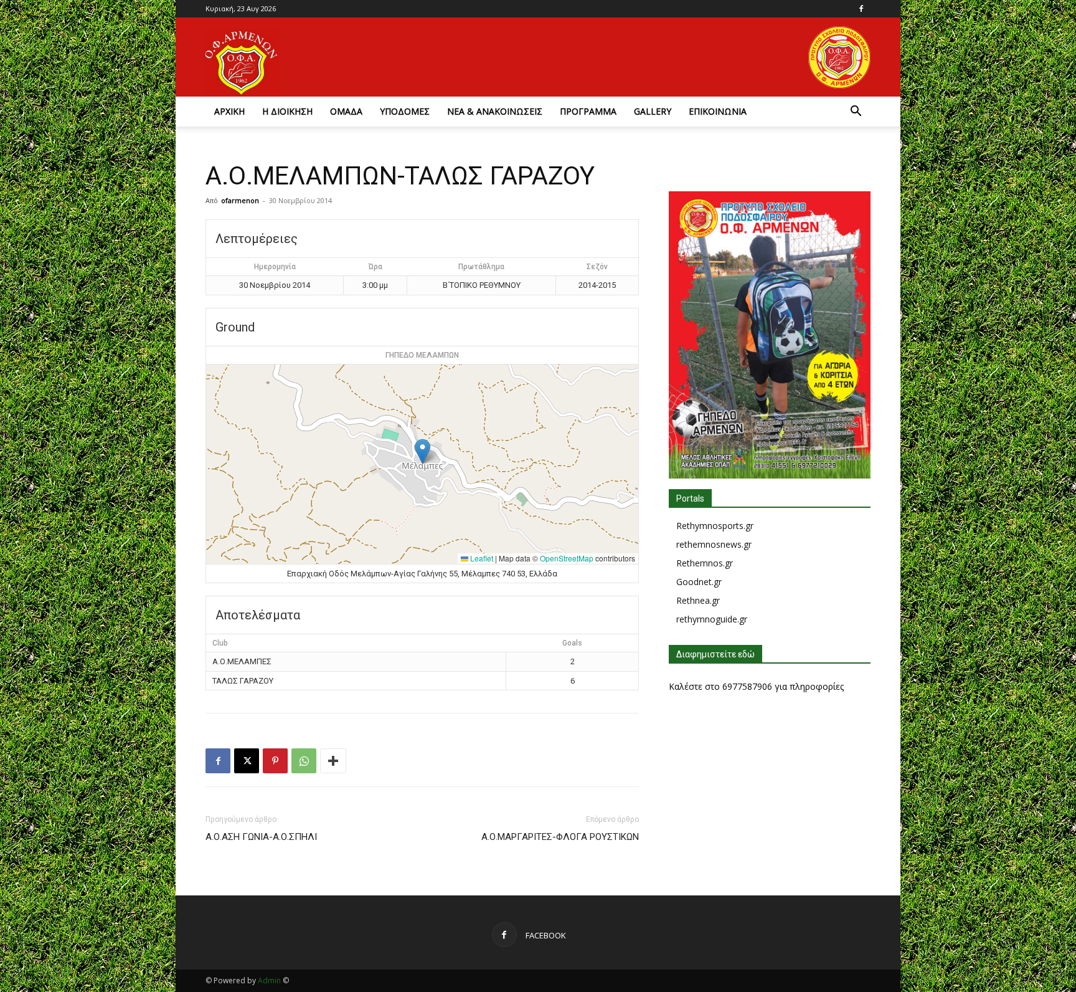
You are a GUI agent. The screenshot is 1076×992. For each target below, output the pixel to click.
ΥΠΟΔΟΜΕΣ (405, 111)
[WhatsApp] (303, 760)
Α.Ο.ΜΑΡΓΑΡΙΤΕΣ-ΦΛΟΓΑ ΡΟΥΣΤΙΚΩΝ (560, 836)
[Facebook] (861, 8)
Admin (269, 980)
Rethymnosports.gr (714, 526)
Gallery (652, 111)
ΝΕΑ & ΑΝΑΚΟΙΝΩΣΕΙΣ (494, 111)
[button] (856, 112)
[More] (333, 760)
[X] (246, 760)
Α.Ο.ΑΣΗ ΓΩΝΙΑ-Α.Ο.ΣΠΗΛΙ (261, 836)
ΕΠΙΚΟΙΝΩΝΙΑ (718, 111)
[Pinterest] (275, 760)
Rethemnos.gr (704, 563)
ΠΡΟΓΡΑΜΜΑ (588, 111)
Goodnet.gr (699, 582)
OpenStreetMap (566, 558)
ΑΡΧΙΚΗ (229, 111)
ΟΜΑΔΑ (346, 111)
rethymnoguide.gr (711, 619)
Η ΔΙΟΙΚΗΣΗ (287, 111)
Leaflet (480, 558)
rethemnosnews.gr (714, 544)
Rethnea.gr (698, 600)
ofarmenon (240, 200)
